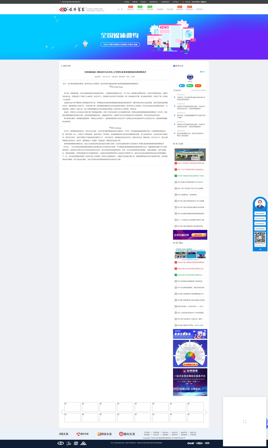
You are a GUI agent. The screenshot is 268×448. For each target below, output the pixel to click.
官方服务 (143, 2)
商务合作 (165, 432)
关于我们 (175, 2)
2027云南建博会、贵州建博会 (186, 195)
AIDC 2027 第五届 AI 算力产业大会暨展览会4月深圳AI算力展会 (190, 188)
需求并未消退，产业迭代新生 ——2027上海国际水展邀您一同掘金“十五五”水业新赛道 (190, 306)
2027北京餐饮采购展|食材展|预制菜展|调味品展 (190, 213)
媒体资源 (180, 9)
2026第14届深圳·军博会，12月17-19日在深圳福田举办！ (190, 325)
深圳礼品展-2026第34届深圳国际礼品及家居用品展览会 (190, 268)
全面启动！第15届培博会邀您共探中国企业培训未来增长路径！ (191, 98)
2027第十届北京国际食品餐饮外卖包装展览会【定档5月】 (190, 207)
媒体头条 (130, 9)
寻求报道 (193, 435)
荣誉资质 (156, 432)
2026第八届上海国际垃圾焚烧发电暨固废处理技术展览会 (190, 262)
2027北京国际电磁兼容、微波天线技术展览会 (190, 287)
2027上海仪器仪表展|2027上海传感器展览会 (190, 313)
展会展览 (150, 9)
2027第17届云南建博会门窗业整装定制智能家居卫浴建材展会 (190, 226)
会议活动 (140, 9)
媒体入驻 (193, 432)
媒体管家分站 (153, 2)
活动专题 (170, 9)
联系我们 (199, 9)
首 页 (120, 9)
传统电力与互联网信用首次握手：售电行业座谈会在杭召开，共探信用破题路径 (191, 107)
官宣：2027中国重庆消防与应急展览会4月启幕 (190, 169)
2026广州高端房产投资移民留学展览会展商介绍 (190, 163)
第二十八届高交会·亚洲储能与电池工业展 (189, 220)
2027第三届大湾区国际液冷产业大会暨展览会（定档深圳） (190, 201)
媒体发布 (175, 435)
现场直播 (160, 9)
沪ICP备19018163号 (178, 438)
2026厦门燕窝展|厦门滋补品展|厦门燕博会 (190, 300)
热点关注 (156, 435)
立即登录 (126, 2)
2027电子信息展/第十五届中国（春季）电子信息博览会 (190, 319)
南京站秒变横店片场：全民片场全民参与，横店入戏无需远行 (191, 134)
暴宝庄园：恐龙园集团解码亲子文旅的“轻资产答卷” (191, 116)
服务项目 (189, 9)
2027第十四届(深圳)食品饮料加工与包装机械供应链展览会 (190, 176)
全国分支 (175, 432)
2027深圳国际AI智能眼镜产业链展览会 (189, 281)
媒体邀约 (165, 435)
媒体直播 (184, 435)
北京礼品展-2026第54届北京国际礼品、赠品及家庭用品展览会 (190, 275)
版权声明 (184, 432)
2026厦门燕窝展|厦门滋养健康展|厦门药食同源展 (190, 294)
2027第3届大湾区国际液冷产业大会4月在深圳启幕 (190, 182)
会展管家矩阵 (165, 2)
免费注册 (134, 2)
